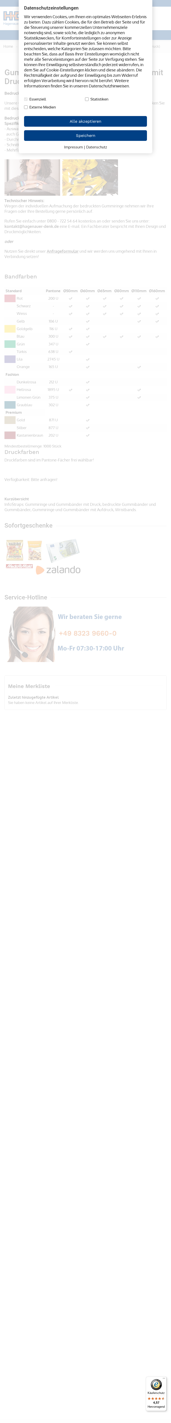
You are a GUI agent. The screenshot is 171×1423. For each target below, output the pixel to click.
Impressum (73, 147)
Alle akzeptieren (85, 121)
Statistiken (99, 99)
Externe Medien (42, 107)
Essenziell (37, 99)
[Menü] (164, 1379)
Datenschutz (96, 147)
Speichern (85, 135)
